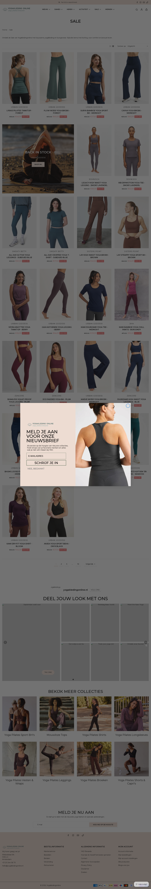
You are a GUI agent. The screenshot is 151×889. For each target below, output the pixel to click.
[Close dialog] (128, 406)
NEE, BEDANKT (36, 468)
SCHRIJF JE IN (46, 463)
